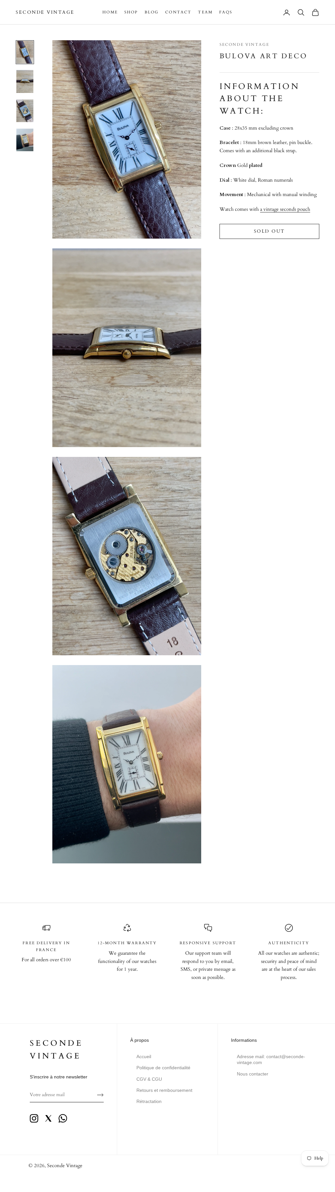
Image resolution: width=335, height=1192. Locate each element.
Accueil (143, 1056)
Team (205, 12)
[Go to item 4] (25, 140)
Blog (152, 12)
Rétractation (149, 1101)
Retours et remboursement (164, 1090)
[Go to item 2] (25, 81)
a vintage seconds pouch (285, 209)
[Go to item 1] (25, 52)
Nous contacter (252, 1073)
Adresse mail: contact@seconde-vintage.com (271, 1059)
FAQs (226, 12)
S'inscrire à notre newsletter (58, 1076)
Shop (131, 12)
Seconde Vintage (244, 44)
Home (110, 12)
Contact (178, 12)
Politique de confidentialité (163, 1067)
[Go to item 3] (25, 111)
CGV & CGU (149, 1079)
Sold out (269, 231)
